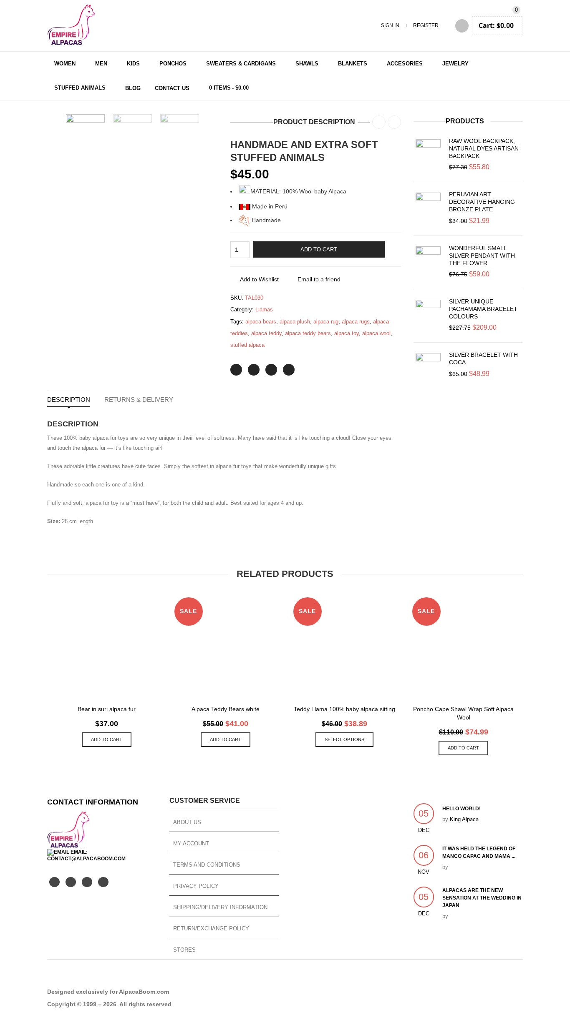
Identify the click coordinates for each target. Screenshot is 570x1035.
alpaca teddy (266, 333)
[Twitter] (236, 370)
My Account (191, 843)
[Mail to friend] (289, 370)
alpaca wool (376, 333)
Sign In (390, 25)
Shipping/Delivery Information (220, 907)
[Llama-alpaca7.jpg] (132, 134)
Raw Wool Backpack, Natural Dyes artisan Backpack (484, 148)
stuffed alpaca (247, 345)
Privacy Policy (196, 886)
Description (68, 399)
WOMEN (65, 63)
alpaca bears (260, 321)
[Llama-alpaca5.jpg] (180, 134)
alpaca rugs (356, 321)
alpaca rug (325, 321)
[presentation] (55, 134)
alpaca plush (295, 321)
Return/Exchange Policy (211, 928)
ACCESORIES (405, 63)
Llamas (264, 309)
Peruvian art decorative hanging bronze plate (482, 202)
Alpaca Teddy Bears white (226, 709)
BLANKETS (352, 63)
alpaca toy (346, 333)
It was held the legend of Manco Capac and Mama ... (478, 852)
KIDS (133, 63)
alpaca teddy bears (308, 333)
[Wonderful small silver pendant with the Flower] (428, 258)
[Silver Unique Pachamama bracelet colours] (428, 312)
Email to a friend (319, 279)
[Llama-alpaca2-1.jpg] (85, 134)
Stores (184, 950)
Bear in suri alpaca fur (107, 709)
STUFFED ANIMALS (80, 88)
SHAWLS (306, 63)
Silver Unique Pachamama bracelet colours (483, 309)
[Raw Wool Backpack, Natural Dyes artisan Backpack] (428, 151)
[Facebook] (254, 370)
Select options (344, 739)
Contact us (172, 88)
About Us (187, 822)
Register (426, 25)
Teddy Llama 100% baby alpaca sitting (344, 709)
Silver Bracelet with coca (483, 358)
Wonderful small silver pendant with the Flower (482, 255)
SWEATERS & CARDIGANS (241, 63)
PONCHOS (173, 63)
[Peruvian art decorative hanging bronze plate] (428, 205)
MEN (101, 63)
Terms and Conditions (206, 865)
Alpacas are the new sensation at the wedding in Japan (482, 897)
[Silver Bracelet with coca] (428, 365)
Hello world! (461, 809)
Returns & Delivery (138, 399)
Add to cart (318, 249)
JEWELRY (455, 63)
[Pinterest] (271, 370)
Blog (133, 88)
